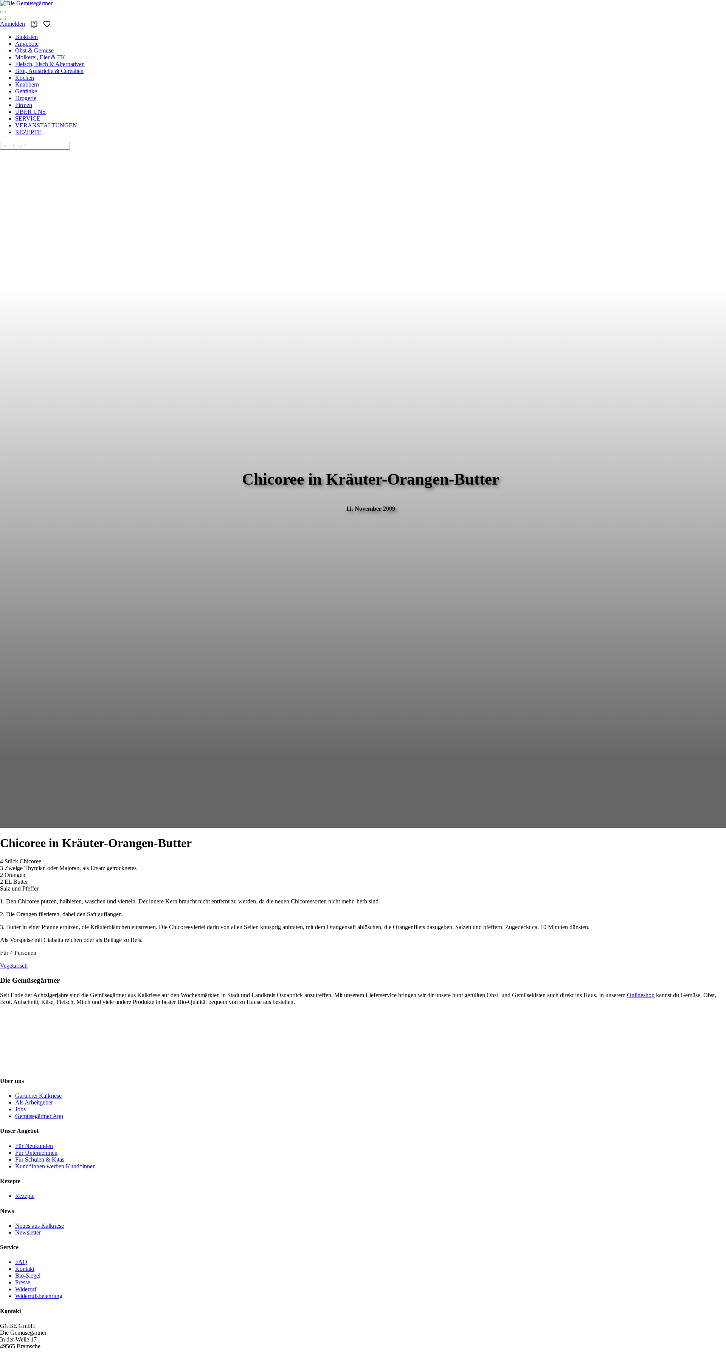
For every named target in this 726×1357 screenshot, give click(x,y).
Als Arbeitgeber (34, 1102)
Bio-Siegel (27, 1275)
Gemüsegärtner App (39, 1116)
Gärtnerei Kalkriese (38, 1095)
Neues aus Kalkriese (39, 1225)
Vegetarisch (14, 965)
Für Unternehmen (36, 1152)
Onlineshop (641, 995)
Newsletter (28, 1232)
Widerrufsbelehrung (38, 1296)
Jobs (20, 1109)
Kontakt (24, 1269)
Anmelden (12, 23)
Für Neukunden (34, 1146)
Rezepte (24, 1196)
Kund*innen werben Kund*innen (55, 1166)
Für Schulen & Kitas (39, 1159)
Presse (22, 1282)
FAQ (21, 1262)
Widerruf (25, 1289)
